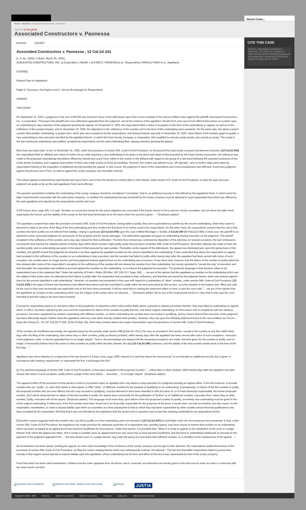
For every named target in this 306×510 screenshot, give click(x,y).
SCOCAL (46, 496)
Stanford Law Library (88, 496)
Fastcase (107, 496)
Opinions (26, 24)
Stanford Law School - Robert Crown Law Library (30, 6)
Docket (40, 43)
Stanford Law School (64, 496)
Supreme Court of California (31, 18)
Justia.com (122, 496)
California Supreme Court (143, 496)
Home (17, 24)
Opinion (21, 43)
